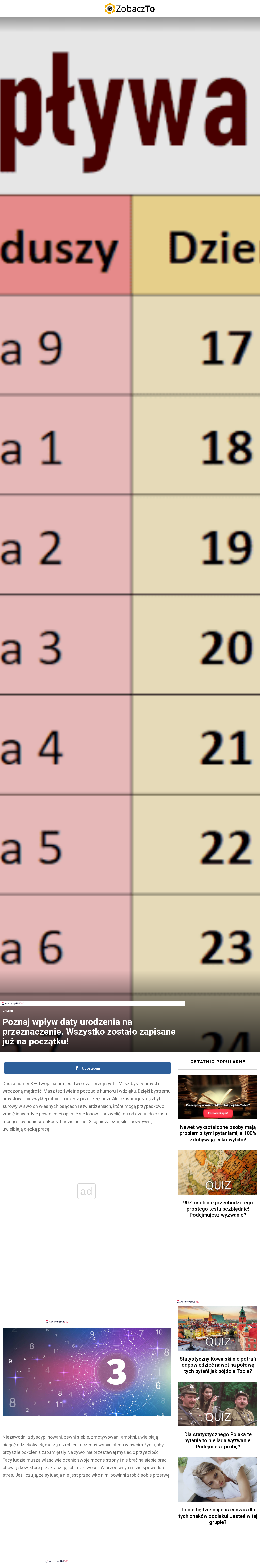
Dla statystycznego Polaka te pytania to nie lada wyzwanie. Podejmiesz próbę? (218, 1440)
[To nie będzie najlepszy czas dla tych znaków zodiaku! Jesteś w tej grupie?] (217, 1479)
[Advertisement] (92, 989)
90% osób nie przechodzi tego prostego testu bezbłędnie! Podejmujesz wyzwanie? (218, 1209)
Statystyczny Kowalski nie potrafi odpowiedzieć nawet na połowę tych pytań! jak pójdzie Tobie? (218, 1365)
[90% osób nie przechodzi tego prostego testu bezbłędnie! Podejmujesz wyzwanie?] (217, 1172)
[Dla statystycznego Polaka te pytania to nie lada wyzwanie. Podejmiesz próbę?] (217, 1404)
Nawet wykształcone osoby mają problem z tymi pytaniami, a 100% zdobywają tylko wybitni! (218, 1133)
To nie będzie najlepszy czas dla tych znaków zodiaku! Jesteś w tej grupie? (217, 1516)
